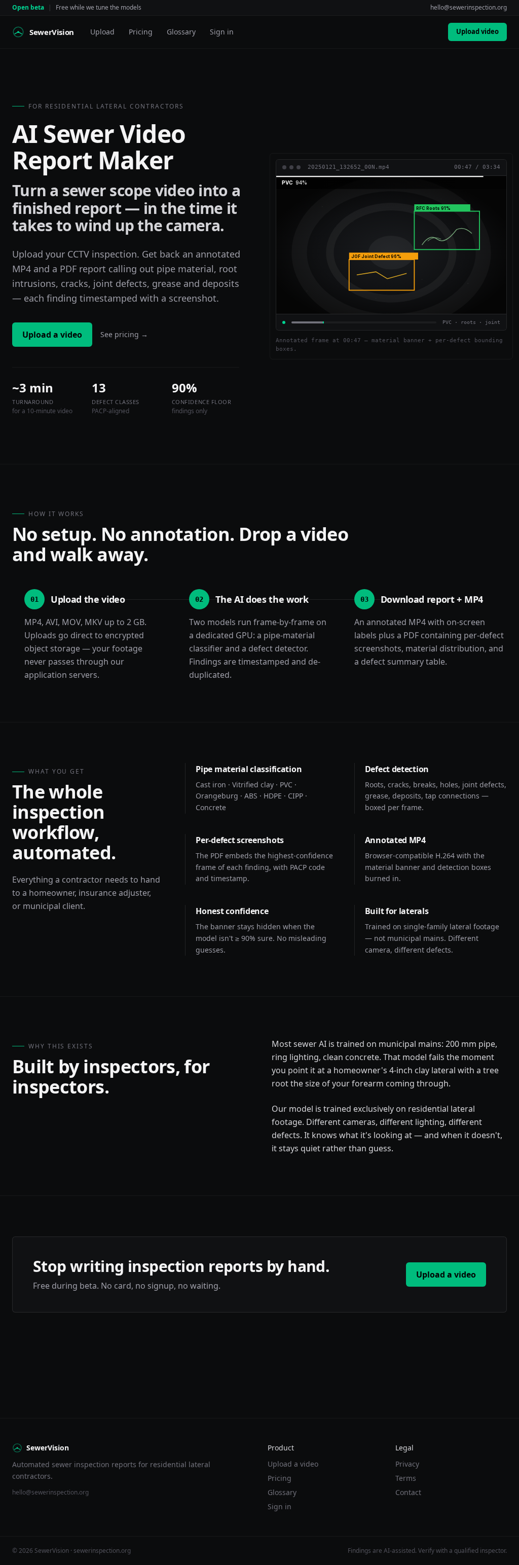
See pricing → (124, 334)
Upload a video (52, 334)
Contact (408, 1492)
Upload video (477, 31)
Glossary (181, 32)
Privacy (407, 1464)
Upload (102, 32)
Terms (405, 1478)
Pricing (141, 32)
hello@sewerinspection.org (468, 7)
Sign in (222, 32)
